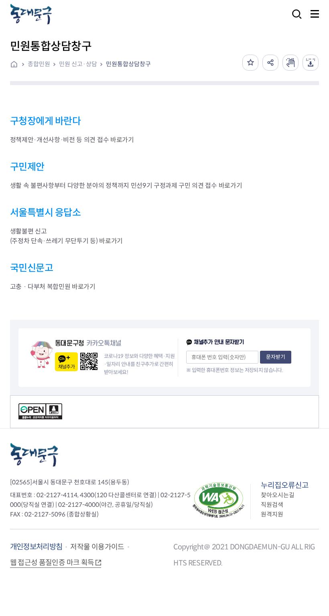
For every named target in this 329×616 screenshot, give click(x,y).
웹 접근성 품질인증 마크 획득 (52, 562)
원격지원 (272, 514)
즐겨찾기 (250, 63)
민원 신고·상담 (78, 64)
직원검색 (272, 504)
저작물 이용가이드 (97, 547)
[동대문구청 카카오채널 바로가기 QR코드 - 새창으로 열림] (89, 361)
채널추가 (66, 367)
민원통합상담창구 (128, 64)
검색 (294, 19)
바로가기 (122, 140)
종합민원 (39, 64)
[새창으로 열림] (290, 63)
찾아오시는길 (277, 495)
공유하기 (270, 63)
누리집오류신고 (285, 485)
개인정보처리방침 (36, 546)
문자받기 (275, 357)
